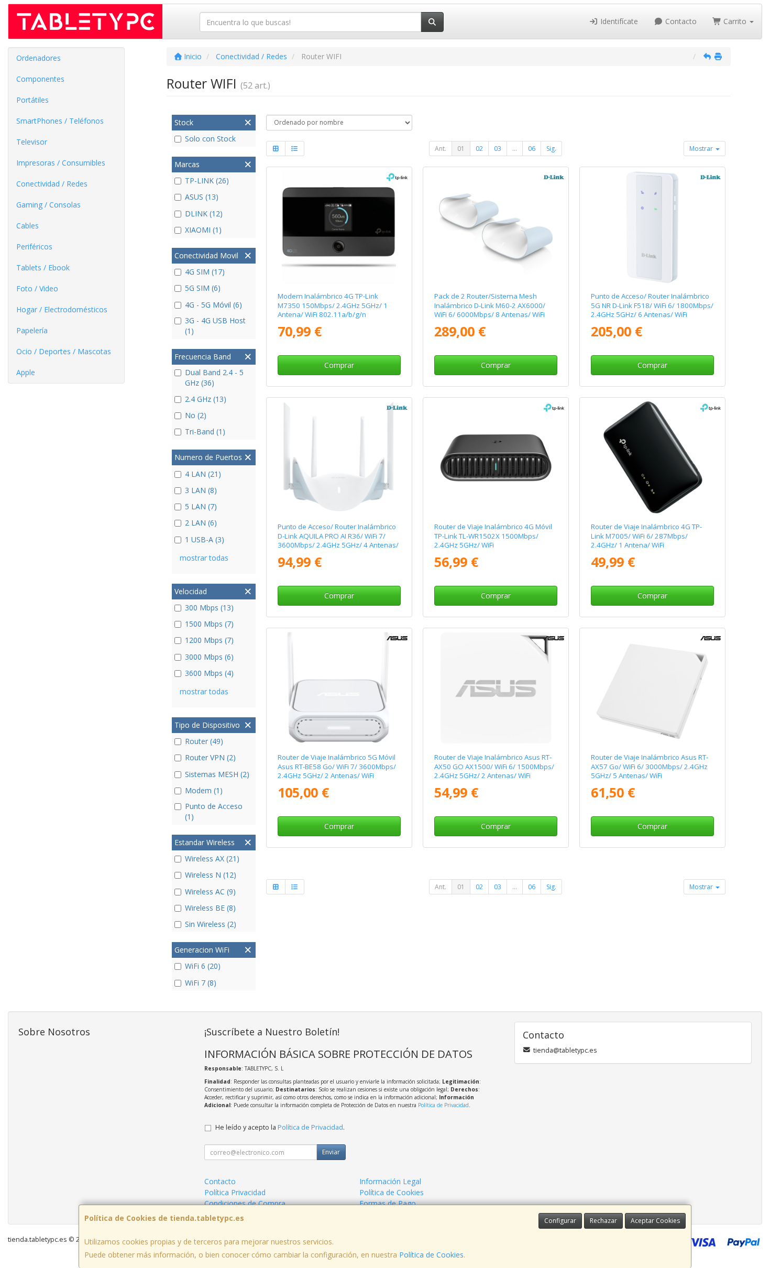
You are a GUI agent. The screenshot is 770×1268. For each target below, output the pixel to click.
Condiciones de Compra (244, 1203)
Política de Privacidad (443, 1105)
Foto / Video (37, 288)
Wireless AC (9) (210, 892)
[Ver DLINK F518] (652, 227)
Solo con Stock (210, 139)
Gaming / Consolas (48, 205)
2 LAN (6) (201, 523)
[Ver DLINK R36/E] (339, 458)
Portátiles (32, 100)
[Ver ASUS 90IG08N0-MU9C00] (652, 688)
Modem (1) (204, 790)
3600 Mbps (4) (209, 673)
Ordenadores (38, 58)
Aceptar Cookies (655, 1220)
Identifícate (618, 21)
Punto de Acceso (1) (214, 811)
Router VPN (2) (210, 757)
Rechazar (603, 1220)
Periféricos (34, 247)
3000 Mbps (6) (209, 657)
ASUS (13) (201, 197)
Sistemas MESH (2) (217, 774)
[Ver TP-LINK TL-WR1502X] (496, 458)
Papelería (32, 330)
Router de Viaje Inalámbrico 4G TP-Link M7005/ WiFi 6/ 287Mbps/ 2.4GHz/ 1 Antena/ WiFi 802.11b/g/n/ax (646, 540)
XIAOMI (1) (203, 230)
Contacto (680, 21)
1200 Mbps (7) (209, 640)
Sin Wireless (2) (210, 924)
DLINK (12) (204, 213)
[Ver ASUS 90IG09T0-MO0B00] (496, 688)
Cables (27, 226)
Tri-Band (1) (205, 431)
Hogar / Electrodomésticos (61, 309)
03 (497, 148)
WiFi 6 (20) (203, 966)
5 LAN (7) (201, 506)
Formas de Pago (387, 1203)
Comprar (339, 365)
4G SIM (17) (205, 272)
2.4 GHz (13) (205, 399)
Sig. (551, 148)
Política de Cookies (431, 1255)
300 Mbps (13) (209, 608)
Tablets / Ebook (43, 267)
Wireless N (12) (210, 875)
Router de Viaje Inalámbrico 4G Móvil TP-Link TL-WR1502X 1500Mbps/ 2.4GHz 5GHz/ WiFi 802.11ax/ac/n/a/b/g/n (493, 540)
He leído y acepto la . (280, 1127)
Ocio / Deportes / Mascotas (63, 351)
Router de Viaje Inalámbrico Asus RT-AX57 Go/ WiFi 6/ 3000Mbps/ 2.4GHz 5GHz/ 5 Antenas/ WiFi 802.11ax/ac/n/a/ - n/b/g (649, 770)
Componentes (40, 79)
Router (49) (204, 741)
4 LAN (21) (203, 474)
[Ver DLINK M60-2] (496, 227)
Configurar (560, 1220)
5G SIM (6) (203, 288)
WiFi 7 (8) (200, 983)
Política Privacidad (235, 1192)
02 (479, 148)
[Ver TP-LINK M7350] (339, 227)
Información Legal (390, 1181)
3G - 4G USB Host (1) (215, 325)
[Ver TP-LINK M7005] (652, 458)
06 (531, 148)
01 (461, 148)
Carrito (735, 21)
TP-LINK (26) (207, 180)
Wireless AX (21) (212, 858)
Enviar (331, 1151)
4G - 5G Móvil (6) (213, 305)
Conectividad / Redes (51, 184)
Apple (25, 372)
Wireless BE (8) (210, 908)
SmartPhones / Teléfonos (60, 121)
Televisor (31, 142)
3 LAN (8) (201, 490)
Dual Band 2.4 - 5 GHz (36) (214, 377)
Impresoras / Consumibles (60, 163)
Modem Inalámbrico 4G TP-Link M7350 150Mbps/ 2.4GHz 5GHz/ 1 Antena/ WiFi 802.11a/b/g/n (333, 305)
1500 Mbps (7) (209, 624)
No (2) (195, 415)
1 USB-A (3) (204, 539)
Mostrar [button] (701, 148)
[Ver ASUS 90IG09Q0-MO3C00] (339, 688)
